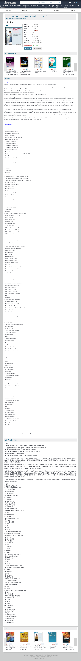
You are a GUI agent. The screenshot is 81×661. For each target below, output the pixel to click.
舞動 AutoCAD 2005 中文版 (40, 72)
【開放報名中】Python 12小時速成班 (71, 6)
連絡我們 (43, 655)
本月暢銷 (56, 10)
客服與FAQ (37, 655)
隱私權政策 (50, 655)
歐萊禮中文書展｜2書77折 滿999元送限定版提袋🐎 (10, 6)
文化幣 (53, 6)
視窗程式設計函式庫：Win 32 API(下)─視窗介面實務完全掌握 (68, 73)
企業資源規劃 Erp (37, 42)
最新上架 (8, 10)
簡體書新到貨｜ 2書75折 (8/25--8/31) (30, 6)
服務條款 (55, 655)
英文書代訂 (41, 6)
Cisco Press (35, 25)
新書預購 (24, 10)
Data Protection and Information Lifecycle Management (26, 648)
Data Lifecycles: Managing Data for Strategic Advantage (69, 647)
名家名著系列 (47, 6)
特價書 (73, 10)
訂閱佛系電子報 (59, 6)
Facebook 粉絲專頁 (28, 655)
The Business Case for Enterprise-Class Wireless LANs (40, 647)
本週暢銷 (40, 10)
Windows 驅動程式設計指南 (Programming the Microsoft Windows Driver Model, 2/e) (26, 74)
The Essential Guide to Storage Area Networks (12, 647)
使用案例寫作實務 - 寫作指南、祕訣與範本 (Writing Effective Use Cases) (12, 73)
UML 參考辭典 (53, 71)
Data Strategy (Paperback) (53, 647)
